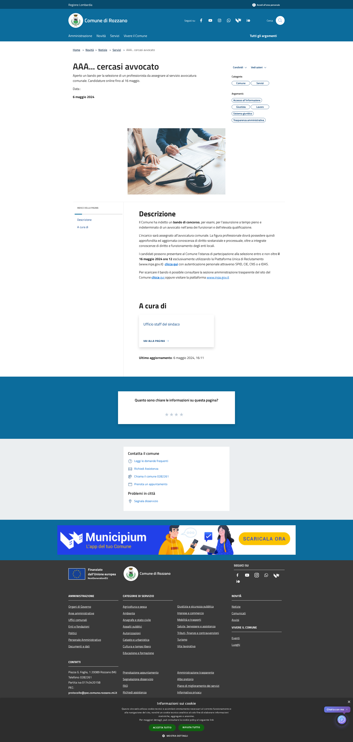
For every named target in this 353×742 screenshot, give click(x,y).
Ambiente (129, 613)
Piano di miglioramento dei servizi (198, 685)
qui (158, 277)
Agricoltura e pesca (135, 606)
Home (76, 50)
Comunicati (239, 613)
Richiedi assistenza (135, 692)
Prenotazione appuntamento (140, 672)
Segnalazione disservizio (138, 679)
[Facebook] (199, 20)
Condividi (238, 67)
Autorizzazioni (132, 633)
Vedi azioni (257, 67)
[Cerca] (280, 20)
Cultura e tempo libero (137, 646)
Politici (72, 633)
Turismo (182, 639)
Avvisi (235, 620)
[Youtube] (209, 20)
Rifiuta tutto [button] (191, 727)
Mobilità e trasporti (189, 619)
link (212, 719)
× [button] (348, 702)
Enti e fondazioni (78, 626)
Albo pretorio (185, 679)
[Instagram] (218, 20)
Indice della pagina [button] (87, 208)
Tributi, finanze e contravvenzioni (198, 633)
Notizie (102, 50)
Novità (89, 50)
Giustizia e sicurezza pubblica (195, 606)
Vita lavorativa (186, 646)
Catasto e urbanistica (136, 639)
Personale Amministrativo (84, 639)
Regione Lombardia (80, 5)
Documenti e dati (79, 646)
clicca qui (171, 264)
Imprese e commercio (190, 613)
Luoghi (236, 644)
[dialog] (176, 720)
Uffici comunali (77, 620)
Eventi (236, 638)
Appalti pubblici (132, 626)
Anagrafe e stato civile (137, 620)
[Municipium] (237, 20)
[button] (176, 736)
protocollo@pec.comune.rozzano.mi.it (92, 692)
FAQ (125, 685)
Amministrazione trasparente (195, 672)
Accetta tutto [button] (162, 727)
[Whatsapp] (227, 20)
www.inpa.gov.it (218, 277)
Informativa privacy (189, 692)
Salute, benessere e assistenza (196, 626)
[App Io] (247, 20)
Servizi (117, 50)
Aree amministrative (81, 613)
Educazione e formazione (138, 653)
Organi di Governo (79, 606)
